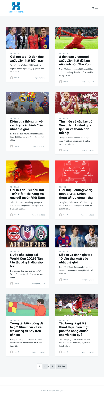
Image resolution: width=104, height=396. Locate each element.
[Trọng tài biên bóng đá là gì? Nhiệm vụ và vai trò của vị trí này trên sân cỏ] (27, 305)
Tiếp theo (61, 366)
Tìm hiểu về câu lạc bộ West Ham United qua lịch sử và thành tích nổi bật (75, 127)
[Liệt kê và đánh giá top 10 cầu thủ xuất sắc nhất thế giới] (76, 236)
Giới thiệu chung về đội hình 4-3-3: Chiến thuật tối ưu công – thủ (76, 193)
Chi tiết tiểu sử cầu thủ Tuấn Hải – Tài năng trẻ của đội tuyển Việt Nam (27, 193)
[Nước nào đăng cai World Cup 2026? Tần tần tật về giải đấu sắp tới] (27, 236)
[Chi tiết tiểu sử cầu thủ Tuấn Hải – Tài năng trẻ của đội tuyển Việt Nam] (27, 171)
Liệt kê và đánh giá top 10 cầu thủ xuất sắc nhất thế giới (75, 258)
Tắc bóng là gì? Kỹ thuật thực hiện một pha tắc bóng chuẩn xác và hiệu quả (74, 329)
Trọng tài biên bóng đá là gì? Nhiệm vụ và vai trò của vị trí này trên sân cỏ (27, 329)
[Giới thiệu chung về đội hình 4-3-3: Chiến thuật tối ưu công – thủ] (76, 171)
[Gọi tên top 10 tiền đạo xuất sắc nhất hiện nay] (27, 38)
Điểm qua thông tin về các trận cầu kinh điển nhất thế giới (26, 125)
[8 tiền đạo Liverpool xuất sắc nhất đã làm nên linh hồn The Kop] (76, 38)
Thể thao (14, 54)
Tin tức (62, 187)
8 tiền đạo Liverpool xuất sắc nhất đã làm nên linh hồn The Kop (75, 60)
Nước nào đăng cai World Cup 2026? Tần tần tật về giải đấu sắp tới (26, 260)
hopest (16, 78)
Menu (96, 8)
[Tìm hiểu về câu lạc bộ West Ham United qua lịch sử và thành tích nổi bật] (76, 103)
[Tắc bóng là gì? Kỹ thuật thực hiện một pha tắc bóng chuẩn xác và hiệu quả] (76, 305)
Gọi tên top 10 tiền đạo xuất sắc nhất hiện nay (27, 58)
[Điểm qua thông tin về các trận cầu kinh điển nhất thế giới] (27, 103)
